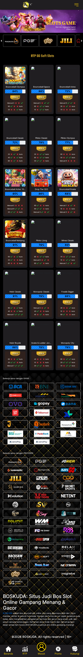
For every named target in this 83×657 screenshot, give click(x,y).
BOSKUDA (7, 613)
